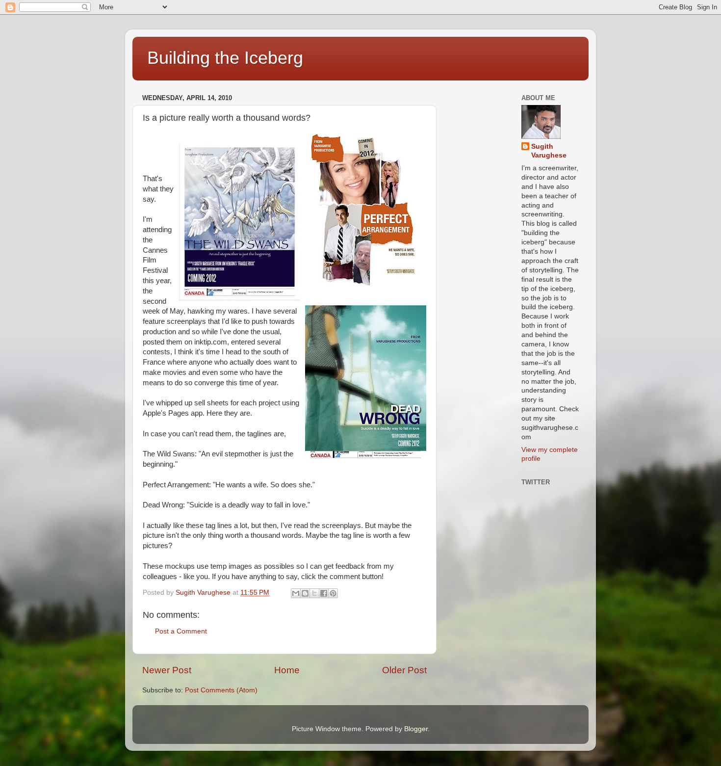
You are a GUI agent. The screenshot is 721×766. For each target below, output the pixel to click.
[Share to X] (314, 593)
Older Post (404, 670)
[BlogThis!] (305, 593)
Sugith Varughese (548, 151)
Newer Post (166, 670)
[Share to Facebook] (324, 593)
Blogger (416, 729)
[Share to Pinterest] (333, 593)
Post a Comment (181, 631)
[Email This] (296, 593)
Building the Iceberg (225, 58)
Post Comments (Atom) (221, 690)
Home (287, 670)
